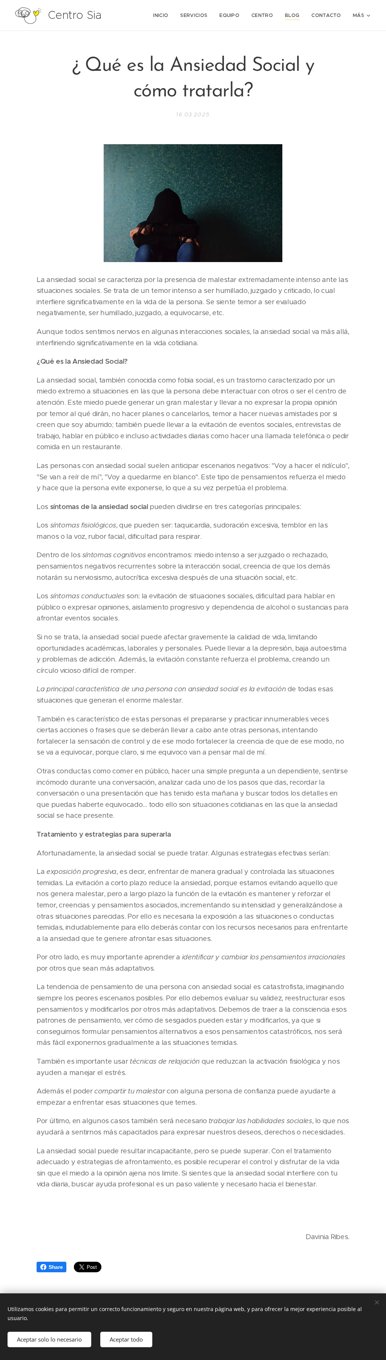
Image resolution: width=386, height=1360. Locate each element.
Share (56, 1267)
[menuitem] (162, 15)
